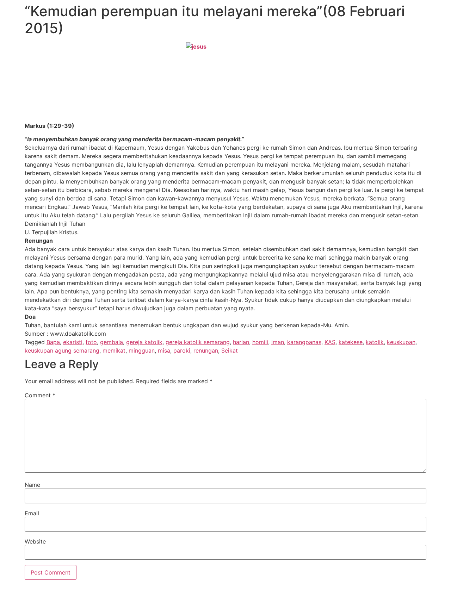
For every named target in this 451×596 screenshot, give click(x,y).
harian (241, 342)
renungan (205, 350)
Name (32, 485)
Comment (40, 395)
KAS (330, 342)
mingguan (142, 350)
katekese (351, 342)
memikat (114, 350)
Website (35, 541)
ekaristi (72, 342)
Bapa (53, 342)
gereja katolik (144, 342)
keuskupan (401, 342)
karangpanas (304, 342)
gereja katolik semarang (198, 342)
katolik (375, 342)
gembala (111, 342)
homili (260, 342)
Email (32, 513)
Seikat (229, 350)
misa (164, 350)
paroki (181, 350)
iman (277, 342)
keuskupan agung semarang (62, 350)
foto (91, 342)
